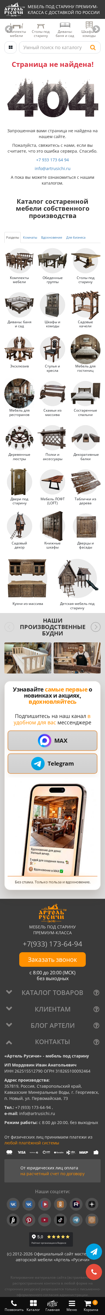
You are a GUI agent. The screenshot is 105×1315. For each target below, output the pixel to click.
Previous (8, 29)
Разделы (12, 237)
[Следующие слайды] (96, 627)
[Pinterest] (28, 1220)
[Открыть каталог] (10, 47)
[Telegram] (76, 1220)
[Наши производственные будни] (27, 657)
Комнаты (30, 237)
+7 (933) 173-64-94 (33, 1107)
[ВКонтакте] (13, 1204)
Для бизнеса (75, 237)
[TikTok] (60, 1220)
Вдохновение (51, 237)
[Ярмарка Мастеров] (91, 1220)
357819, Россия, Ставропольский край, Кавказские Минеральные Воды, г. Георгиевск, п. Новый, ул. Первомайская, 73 (51, 1092)
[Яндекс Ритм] (13, 1220)
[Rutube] (76, 1204)
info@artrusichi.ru (53, 168)
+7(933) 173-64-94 (52, 943)
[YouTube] (44, 1220)
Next (96, 29)
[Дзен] (91, 1204)
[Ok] (60, 1204)
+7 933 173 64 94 (52, 159)
